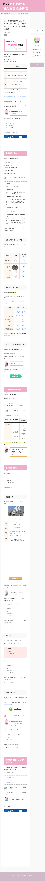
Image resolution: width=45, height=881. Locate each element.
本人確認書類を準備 (11, 780)
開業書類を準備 (10, 777)
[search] (42, 30)
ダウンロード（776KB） (17, 320)
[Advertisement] (9, 845)
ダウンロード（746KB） (17, 312)
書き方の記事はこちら (24, 312)
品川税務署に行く (16, 578)
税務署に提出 (10, 782)
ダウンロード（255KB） (17, 325)
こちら (19, 92)
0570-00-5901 (17, 527)
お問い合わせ (30, 875)
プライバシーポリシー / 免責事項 (19, 875)
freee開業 (11, 353)
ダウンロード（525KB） (17, 316)
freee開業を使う (15, 376)
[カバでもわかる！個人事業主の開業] (15, 6)
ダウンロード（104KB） (17, 329)
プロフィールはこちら (37, 59)
